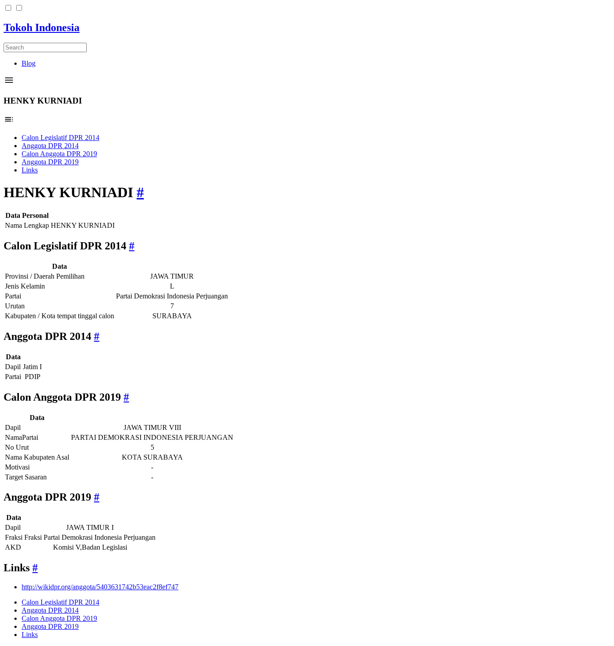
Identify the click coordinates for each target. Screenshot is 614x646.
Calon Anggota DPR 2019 (59, 154)
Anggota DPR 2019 (50, 162)
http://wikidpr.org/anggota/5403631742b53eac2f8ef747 (100, 587)
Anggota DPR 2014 (50, 145)
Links (30, 170)
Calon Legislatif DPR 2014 (60, 137)
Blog (29, 63)
